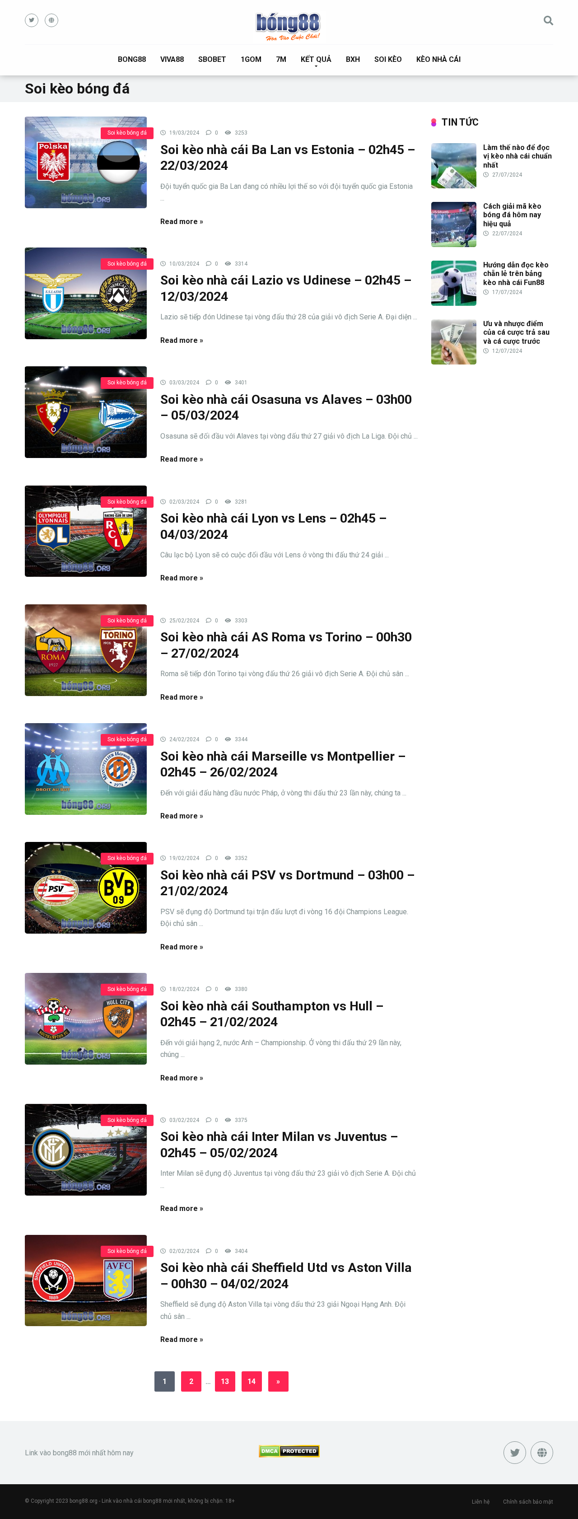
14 (251, 1381)
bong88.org (84, 1501)
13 (225, 1381)
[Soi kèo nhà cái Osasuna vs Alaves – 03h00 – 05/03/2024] (86, 411)
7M (281, 59)
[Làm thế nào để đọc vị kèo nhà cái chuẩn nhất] (453, 186)
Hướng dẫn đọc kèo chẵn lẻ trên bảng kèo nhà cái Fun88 (516, 273)
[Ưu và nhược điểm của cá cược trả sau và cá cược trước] (453, 362)
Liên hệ (480, 1502)
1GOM (251, 59)
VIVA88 (172, 59)
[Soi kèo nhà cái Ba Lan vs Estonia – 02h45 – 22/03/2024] (86, 162)
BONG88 (132, 59)
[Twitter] (31, 20)
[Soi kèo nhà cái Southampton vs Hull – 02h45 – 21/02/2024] (86, 1018)
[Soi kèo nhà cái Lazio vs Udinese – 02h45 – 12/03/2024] (86, 293)
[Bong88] (289, 27)
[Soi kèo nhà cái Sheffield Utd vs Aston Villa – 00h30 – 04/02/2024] (86, 1280)
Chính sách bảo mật (528, 1502)
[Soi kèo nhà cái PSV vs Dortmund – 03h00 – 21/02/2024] (86, 887)
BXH (353, 59)
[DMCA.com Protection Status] (289, 1455)
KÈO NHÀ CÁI (438, 59)
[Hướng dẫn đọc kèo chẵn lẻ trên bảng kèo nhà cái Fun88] (453, 303)
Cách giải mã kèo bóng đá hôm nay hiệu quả (512, 215)
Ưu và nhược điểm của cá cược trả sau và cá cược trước (516, 332)
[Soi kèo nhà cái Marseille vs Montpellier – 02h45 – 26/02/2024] (86, 768)
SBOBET (212, 59)
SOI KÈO (388, 59)
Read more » (181, 221)
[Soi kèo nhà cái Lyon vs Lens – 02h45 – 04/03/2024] (86, 531)
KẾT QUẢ (316, 59)
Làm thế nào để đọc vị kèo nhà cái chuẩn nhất (517, 156)
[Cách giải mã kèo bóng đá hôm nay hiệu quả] (453, 244)
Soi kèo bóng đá (127, 133)
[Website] (51, 20)
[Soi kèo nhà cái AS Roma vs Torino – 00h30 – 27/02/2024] (86, 649)
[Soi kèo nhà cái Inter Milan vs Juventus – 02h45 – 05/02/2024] (86, 1149)
